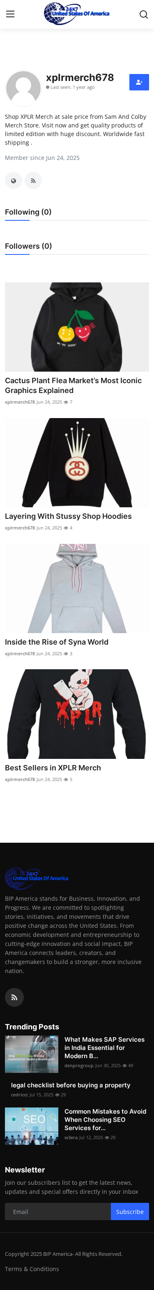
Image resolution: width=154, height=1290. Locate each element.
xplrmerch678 (20, 402)
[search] (143, 14)
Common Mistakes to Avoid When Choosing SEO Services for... (105, 1119)
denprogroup (79, 1065)
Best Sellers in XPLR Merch (53, 767)
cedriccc (19, 1094)
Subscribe (130, 1212)
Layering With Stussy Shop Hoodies (68, 516)
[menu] (10, 14)
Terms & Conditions (32, 1269)
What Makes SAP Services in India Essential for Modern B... (104, 1048)
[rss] (14, 997)
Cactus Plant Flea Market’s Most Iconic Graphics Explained (73, 385)
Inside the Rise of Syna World (56, 642)
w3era (71, 1137)
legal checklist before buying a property (71, 1085)
